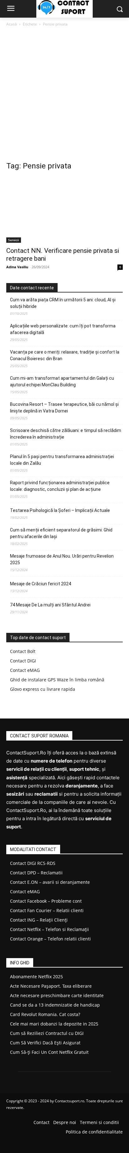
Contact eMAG (25, 670)
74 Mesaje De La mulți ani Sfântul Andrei (50, 604)
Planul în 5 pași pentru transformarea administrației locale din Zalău (62, 460)
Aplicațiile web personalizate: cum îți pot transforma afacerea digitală (63, 329)
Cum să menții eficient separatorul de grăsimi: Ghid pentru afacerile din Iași (61, 533)
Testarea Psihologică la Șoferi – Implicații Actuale (60, 510)
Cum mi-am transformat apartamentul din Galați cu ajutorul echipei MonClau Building (62, 381)
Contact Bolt (22, 651)
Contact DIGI (23, 661)
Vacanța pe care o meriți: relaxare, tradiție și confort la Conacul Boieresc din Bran (64, 355)
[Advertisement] (64, 96)
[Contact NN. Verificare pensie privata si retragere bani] (64, 210)
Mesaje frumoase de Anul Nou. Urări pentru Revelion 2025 (62, 559)
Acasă (11, 24)
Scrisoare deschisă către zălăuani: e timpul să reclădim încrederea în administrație (65, 434)
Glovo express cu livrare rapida (42, 689)
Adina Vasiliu (17, 266)
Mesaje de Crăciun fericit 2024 (40, 583)
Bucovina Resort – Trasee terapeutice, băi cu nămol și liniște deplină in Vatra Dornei (64, 407)
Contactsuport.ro (69, 1101)
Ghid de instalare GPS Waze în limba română (57, 680)
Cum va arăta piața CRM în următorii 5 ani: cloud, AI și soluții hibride (63, 303)
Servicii (13, 240)
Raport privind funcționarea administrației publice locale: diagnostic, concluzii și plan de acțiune (60, 486)
